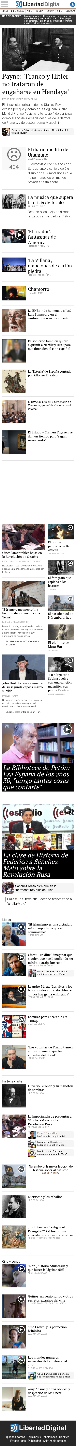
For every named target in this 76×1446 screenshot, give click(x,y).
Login (72, 4)
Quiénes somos (15, 1437)
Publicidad (34, 1441)
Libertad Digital (38, 4)
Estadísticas (18, 1441)
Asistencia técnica (54, 1441)
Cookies (64, 1437)
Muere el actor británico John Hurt (23, 712)
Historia (39, 11)
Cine (59, 11)
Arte (29, 11)
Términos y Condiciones (42, 1437)
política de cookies (42, 23)
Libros (4, 11)
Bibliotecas (17, 11)
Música (50, 11)
